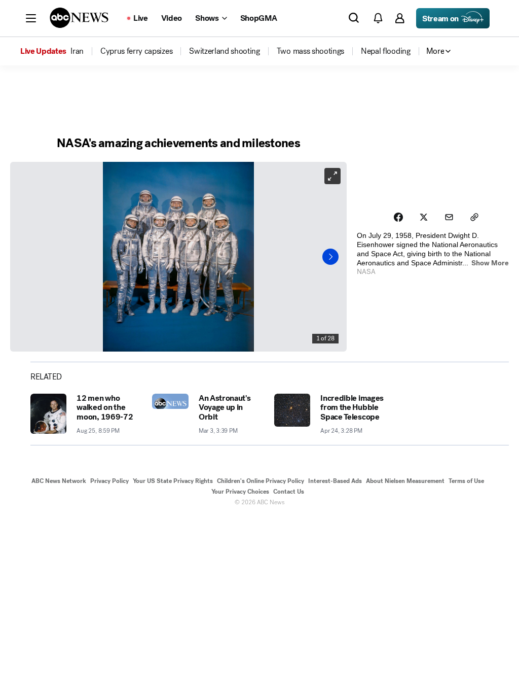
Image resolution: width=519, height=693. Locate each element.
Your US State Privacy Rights (173, 481)
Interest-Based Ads (335, 481)
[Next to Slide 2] (330, 257)
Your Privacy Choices (240, 492)
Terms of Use (466, 481)
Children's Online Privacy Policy (260, 481)
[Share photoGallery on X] (423, 217)
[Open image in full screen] (332, 176)
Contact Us (288, 492)
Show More (490, 263)
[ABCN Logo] (79, 17)
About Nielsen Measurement (405, 481)
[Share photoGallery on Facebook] (398, 217)
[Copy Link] (474, 217)
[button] (31, 18)
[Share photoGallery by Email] (449, 217)
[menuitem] (77, 51)
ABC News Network (58, 481)
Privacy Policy (109, 481)
